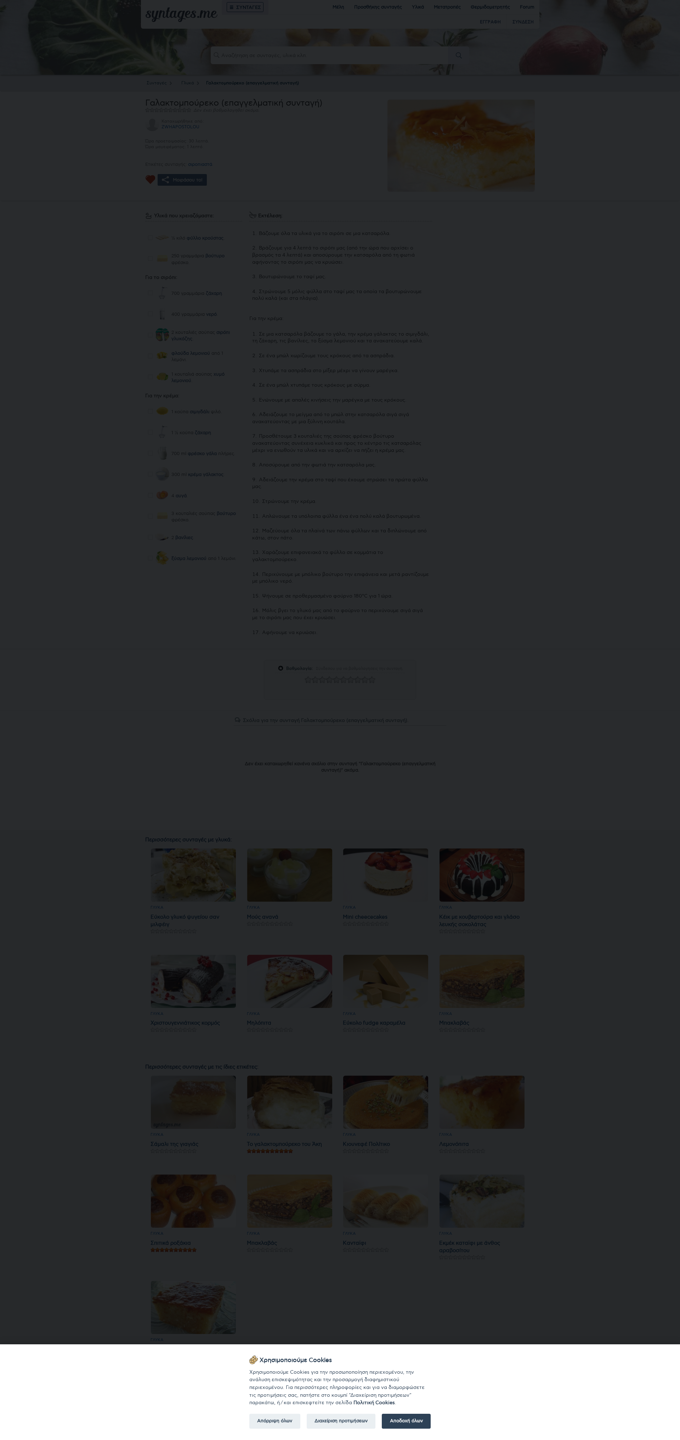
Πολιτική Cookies (374, 1403)
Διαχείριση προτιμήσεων (341, 1421)
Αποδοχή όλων (406, 1421)
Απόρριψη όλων (274, 1421)
